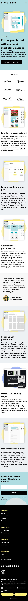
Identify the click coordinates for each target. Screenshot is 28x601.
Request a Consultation (11, 62)
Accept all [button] (7, 594)
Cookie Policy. (8, 584)
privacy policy (4, 499)
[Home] (10, 566)
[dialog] (14, 589)
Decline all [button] (20, 594)
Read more (13, 584)
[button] (14, 598)
